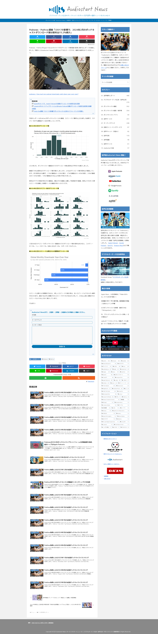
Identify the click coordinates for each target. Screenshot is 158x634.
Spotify (110, 245)
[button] (87, 41)
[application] (115, 343)
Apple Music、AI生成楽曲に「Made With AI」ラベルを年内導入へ (114, 295)
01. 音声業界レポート (36, 359)
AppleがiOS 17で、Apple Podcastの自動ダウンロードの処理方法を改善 (57, 104)
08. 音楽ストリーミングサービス (115, 127)
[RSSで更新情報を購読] (78, 378)
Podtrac (52, 359)
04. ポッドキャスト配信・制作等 (115, 111)
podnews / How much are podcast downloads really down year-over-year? (53, 94)
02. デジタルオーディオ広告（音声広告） (115, 101)
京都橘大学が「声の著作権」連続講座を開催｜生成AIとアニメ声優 (115, 302)
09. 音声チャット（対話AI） (115, 131)
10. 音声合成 (115, 136)
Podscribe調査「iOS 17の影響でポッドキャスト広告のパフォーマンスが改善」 (59, 111)
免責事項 (106, 476)
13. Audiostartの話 (115, 148)
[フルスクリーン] (127, 349)
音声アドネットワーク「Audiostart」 (113, 454)
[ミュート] (125, 349)
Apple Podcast (113, 243)
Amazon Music (118, 245)
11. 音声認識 (115, 140)
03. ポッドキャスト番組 (115, 106)
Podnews (46, 359)
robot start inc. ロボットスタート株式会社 (42, 623)
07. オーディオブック (115, 123)
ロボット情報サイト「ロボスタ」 (112, 464)
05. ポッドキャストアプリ (115, 115)
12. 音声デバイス (115, 144)
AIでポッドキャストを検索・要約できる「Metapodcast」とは (113, 309)
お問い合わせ (107, 478)
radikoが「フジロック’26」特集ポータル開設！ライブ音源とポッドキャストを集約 (114, 322)
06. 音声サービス (115, 119)
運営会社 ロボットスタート (110, 438)
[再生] (103, 349)
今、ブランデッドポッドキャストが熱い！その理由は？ (115, 315)
